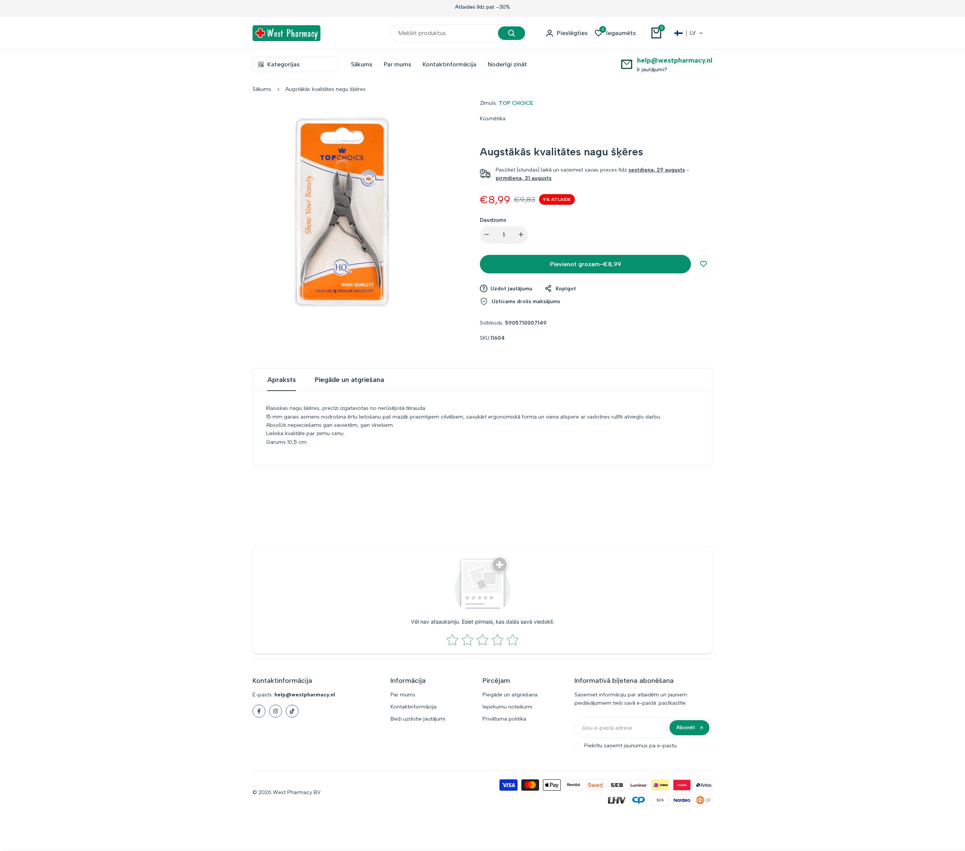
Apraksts (281, 380)
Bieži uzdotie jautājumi (418, 719)
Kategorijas (283, 64)
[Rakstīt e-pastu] (626, 64)
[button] (688, 33)
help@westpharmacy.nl (674, 60)
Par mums (403, 695)
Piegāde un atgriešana (349, 380)
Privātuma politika (504, 719)
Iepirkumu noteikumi (507, 707)
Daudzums (493, 220)
